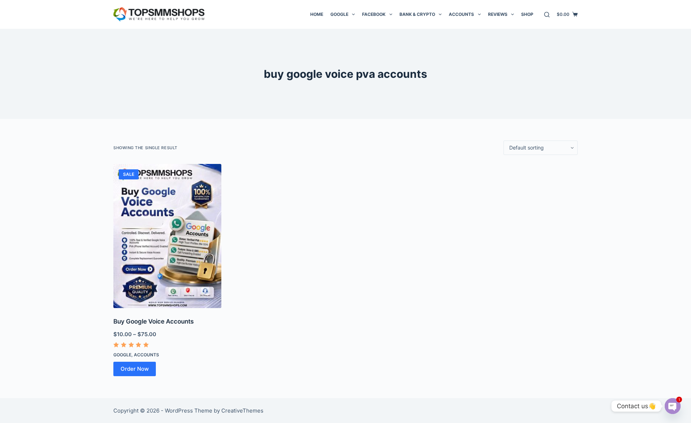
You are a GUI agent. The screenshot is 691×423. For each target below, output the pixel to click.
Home (316, 14)
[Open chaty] (673, 406)
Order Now (135, 368)
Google (339, 14)
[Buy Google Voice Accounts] (167, 236)
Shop (527, 14)
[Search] (547, 14)
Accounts (461, 14)
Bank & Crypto (417, 14)
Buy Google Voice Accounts (153, 321)
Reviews (497, 14)
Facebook (373, 14)
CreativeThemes (242, 410)
